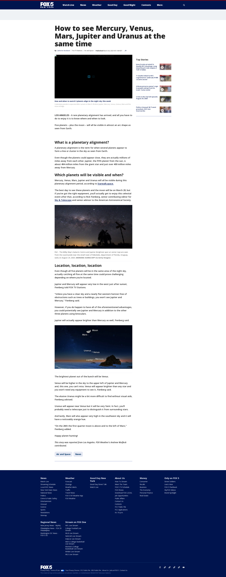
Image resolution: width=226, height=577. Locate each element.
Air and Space (89, 51)
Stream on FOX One (75, 522)
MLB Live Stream (72, 533)
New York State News (48, 490)
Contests (118, 504)
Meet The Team (121, 484)
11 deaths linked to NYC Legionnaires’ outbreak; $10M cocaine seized (147, 77)
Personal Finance (146, 493)
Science (43, 507)
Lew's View (168, 484)
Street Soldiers (170, 481)
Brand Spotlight (170, 493)
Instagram (165, 567)
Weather (70, 478)
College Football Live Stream (73, 529)
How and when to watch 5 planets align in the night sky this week (83, 101)
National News (46, 493)
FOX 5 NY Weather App (74, 495)
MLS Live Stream (71, 554)
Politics (43, 495)
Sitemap (43, 515)
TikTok (169, 567)
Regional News (48, 522)
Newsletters (45, 512)
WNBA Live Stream (72, 551)
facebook (160, 567)
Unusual (43, 504)
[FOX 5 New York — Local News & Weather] (48, 5)
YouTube (174, 567)
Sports (42, 510)
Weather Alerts (71, 487)
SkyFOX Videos (170, 490)
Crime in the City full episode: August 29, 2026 (147, 98)
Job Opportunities (121, 495)
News (78, 454)
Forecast (68, 481)
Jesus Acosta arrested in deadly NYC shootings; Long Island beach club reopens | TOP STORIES (146, 67)
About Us (120, 478)
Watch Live (44, 481)
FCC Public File (120, 507)
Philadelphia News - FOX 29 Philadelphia (50, 529)
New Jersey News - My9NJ (50, 525)
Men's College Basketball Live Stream (74, 543)
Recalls (142, 484)
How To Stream (121, 481)
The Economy (145, 490)
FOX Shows (119, 490)
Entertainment (45, 501)
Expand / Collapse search (184, 5)
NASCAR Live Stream (73, 536)
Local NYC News (46, 487)
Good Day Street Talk (98, 484)
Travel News (70, 493)
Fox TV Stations (77, 51)
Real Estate (144, 495)
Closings (68, 484)
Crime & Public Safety (48, 498)
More (159, 5)
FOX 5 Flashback (170, 487)
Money (143, 478)
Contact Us (119, 501)
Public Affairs (120, 498)
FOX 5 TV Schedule (122, 487)
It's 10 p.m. (119, 512)
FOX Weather (70, 498)
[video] (165, 66)
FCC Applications (121, 510)
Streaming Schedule (48, 484)
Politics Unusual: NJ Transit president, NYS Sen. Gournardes (146, 109)
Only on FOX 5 (171, 478)
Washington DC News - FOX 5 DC (49, 534)
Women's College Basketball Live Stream (74, 547)
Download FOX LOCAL (123, 493)
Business (143, 487)
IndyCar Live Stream (73, 539)
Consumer (144, 481)
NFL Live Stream (71, 525)
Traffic (67, 490)
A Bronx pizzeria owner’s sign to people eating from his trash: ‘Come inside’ (147, 88)
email (184, 567)
